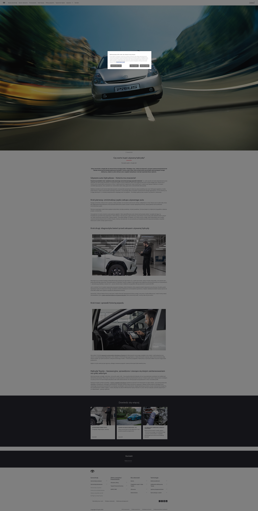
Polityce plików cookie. (121, 62)
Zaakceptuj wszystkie (145, 65)
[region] (129, 60)
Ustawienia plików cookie (116, 65)
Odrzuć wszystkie (134, 65)
